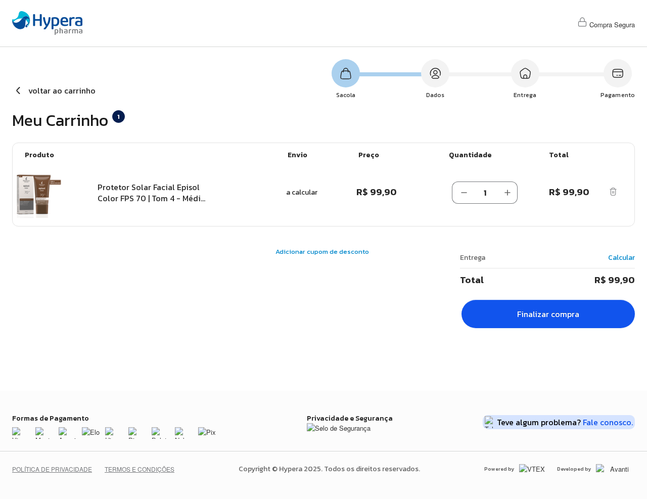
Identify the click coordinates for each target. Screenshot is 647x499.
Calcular (621, 257)
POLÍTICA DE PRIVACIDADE (52, 469)
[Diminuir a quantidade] (462, 193)
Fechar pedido (548, 314)
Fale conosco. (608, 422)
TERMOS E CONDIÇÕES (139, 469)
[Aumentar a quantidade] (507, 193)
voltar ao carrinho (62, 90)
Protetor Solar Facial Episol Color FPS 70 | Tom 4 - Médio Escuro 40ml (152, 193)
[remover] (613, 192)
